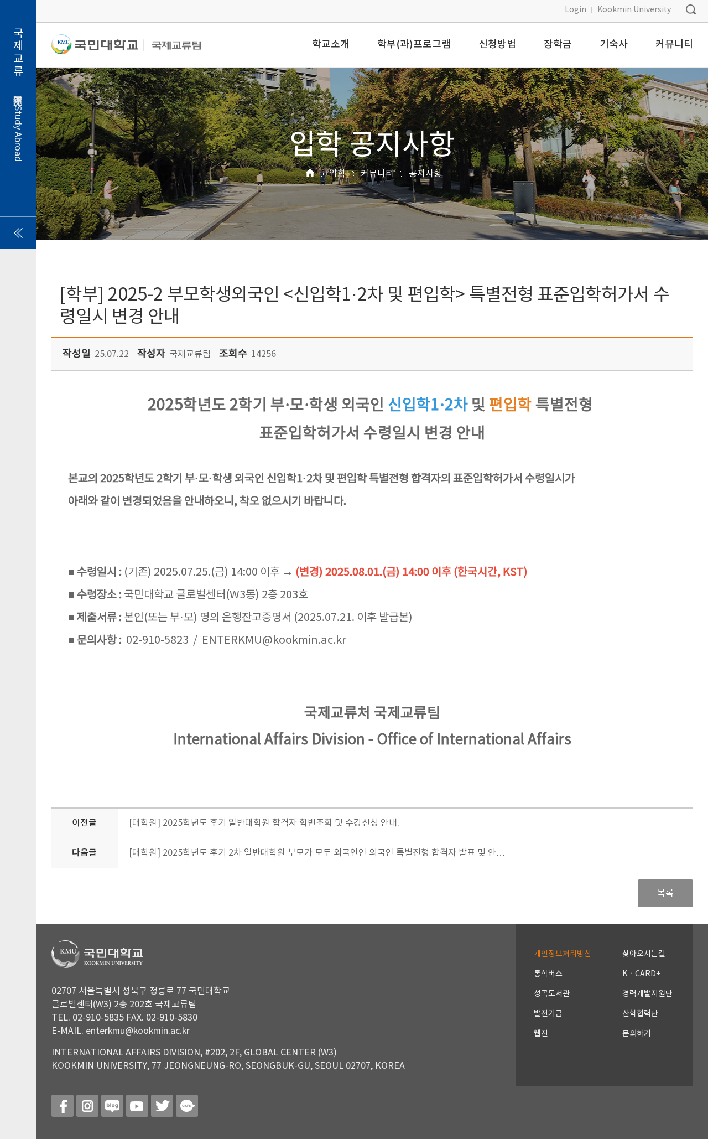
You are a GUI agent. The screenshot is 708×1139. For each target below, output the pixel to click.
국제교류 (18, 95)
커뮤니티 (377, 174)
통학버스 (548, 974)
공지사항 (425, 174)
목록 (665, 893)
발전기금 (548, 1013)
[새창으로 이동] (97, 49)
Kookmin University (634, 10)
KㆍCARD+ (641, 974)
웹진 (541, 1033)
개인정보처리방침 (562, 954)
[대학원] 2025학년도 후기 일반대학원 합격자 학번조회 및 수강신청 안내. (264, 823)
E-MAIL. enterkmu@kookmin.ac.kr (120, 1031)
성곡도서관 (552, 994)
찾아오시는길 (643, 954)
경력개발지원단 (647, 994)
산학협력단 (640, 1013)
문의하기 (636, 1033)
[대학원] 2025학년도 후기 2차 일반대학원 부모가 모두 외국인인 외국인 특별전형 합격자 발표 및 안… (317, 853)
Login (575, 10)
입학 (337, 174)
